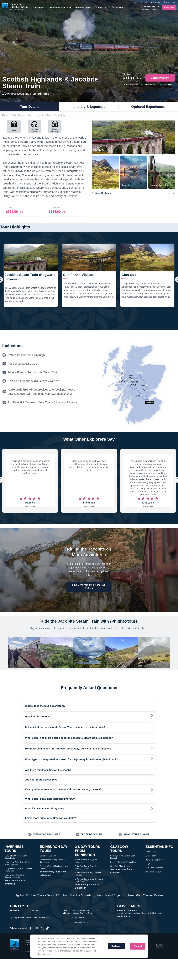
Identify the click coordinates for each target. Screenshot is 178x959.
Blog (135, 2)
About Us (101, 7)
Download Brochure (46, 834)
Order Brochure (91, 834)
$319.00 (14, 209)
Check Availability (160, 78)
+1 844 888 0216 (151, 6)
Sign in (127, 916)
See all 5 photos (103, 193)
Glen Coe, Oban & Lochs (120, 866)
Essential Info (82, 7)
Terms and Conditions (154, 868)
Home (5, 115)
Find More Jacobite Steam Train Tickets (89, 586)
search (119, 7)
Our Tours (39, 7)
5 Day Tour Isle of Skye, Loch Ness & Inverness (87, 867)
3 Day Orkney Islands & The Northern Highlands (15, 876)
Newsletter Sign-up (136, 834)
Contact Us (155, 2)
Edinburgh (44, 93)
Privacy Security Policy (154, 860)
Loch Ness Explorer (48, 856)
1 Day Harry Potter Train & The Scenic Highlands (16, 863)
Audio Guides (150, 852)
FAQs (147, 864)
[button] (169, 193)
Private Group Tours (60, 7)
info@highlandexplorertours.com (85, 910)
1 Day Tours (18, 115)
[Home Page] (15, 6)
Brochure (143, 2)
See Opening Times (148, 9)
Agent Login (170, 2)
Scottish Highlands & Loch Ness (123, 862)
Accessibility (150, 856)
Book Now (169, 7)
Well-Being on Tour (153, 872)
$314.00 (57, 209)
